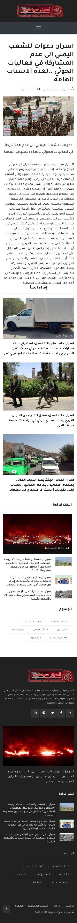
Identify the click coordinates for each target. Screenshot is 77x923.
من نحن (57, 906)
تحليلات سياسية (33, 622)
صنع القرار (35, 638)
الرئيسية (70, 906)
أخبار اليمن (62, 630)
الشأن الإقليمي (40, 630)
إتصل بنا (19, 906)
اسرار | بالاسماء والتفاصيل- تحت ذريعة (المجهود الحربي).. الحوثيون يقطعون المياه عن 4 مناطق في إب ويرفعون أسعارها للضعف (27, 565)
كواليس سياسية (59, 638)
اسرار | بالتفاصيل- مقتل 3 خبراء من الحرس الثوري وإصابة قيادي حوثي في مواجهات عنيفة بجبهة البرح (41, 420)
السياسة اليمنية (59, 622)
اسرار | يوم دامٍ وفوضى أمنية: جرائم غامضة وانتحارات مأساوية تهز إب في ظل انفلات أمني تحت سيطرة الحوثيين (28, 581)
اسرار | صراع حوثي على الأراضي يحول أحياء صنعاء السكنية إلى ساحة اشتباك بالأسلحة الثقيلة (27, 595)
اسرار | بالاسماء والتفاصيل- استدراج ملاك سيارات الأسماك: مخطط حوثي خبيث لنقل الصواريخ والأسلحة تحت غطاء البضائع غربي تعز (39, 348)
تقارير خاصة (18, 630)
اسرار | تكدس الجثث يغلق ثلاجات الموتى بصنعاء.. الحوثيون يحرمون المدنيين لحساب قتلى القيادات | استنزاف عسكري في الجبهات (41, 485)
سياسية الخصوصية (38, 906)
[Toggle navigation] (38, 28)
